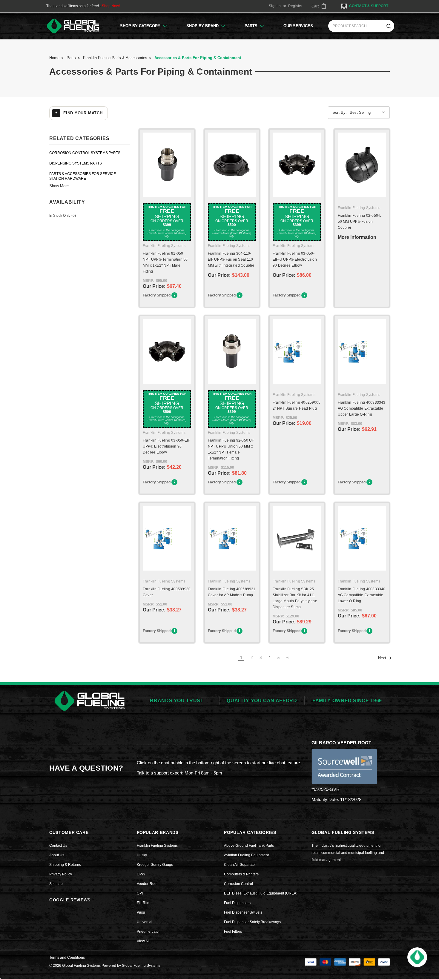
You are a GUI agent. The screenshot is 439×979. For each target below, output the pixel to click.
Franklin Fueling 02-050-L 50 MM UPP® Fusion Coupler (360, 221)
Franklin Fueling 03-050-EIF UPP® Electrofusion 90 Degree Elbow (166, 446)
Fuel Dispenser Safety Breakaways (252, 922)
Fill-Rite (143, 903)
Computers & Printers (241, 874)
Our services (298, 26)
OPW (141, 874)
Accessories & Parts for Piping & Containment (197, 58)
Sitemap (56, 884)
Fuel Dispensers (237, 903)
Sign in (275, 6)
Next (382, 658)
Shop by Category (141, 26)
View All (143, 941)
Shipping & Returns (65, 865)
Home (54, 58)
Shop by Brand (203, 26)
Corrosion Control (238, 884)
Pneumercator (148, 931)
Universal (144, 922)
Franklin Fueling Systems (157, 845)
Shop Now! (111, 6)
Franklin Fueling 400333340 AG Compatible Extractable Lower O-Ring (362, 595)
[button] (417, 957)
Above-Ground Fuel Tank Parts (249, 845)
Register (295, 6)
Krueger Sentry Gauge (155, 865)
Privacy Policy (60, 874)
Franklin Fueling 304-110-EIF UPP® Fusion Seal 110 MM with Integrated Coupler (231, 259)
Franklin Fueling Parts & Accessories (115, 58)
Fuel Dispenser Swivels (243, 912)
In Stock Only (62, 215)
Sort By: (339, 112)
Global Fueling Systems (141, 965)
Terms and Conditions (67, 957)
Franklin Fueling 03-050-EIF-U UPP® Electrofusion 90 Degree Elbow (295, 259)
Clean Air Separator (240, 865)
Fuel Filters (233, 931)
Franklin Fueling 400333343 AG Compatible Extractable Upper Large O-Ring (362, 408)
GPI (140, 893)
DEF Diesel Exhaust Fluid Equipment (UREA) (260, 893)
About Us (56, 855)
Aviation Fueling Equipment (246, 855)
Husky (142, 855)
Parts (252, 26)
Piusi (141, 912)
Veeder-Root (147, 884)
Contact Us (58, 845)
